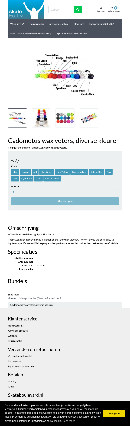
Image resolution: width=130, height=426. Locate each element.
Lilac (15, 178)
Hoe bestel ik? (16, 325)
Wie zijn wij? (17, 23)
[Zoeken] (78, 9)
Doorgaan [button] (114, 413)
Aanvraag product (18, 330)
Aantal (15, 186)
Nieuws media (36, 23)
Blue (15, 171)
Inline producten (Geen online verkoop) (31, 33)
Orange (25, 171)
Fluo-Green (46, 171)
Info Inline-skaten (58, 23)
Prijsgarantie (15, 340)
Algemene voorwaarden (21, 366)
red (35, 171)
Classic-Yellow (79, 171)
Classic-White (52, 178)
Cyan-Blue (26, 178)
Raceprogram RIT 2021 (102, 23)
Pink (109, 171)
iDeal (11, 386)
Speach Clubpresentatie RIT (72, 33)
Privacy (12, 381)
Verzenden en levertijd (20, 355)
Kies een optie (65, 200)
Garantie (12, 335)
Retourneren (14, 360)
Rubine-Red (96, 171)
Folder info (78, 23)
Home (12, 298)
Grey (38, 178)
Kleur (14, 166)
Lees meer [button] (69, 421)
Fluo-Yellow (62, 171)
